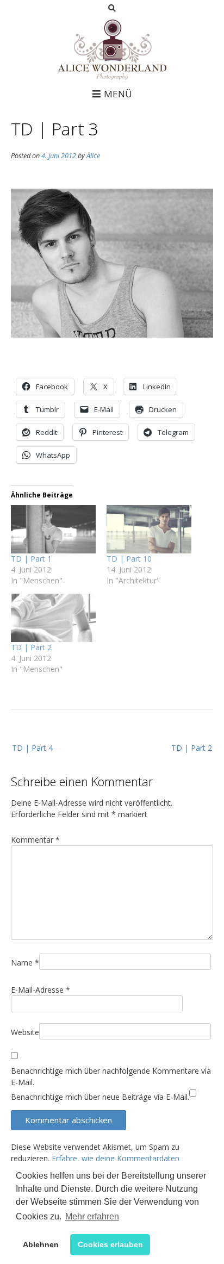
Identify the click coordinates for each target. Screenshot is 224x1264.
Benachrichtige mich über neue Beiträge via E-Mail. (100, 1097)
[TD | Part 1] (53, 529)
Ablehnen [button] (41, 1244)
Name (25, 962)
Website (25, 1032)
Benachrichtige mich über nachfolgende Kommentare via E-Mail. (111, 1076)
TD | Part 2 (31, 647)
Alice (93, 155)
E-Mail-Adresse (40, 990)
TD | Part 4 (32, 748)
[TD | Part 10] (149, 529)
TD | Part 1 (31, 558)
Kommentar (35, 840)
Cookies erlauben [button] (110, 1244)
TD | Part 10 (129, 558)
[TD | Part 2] (53, 618)
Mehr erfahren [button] (92, 1216)
